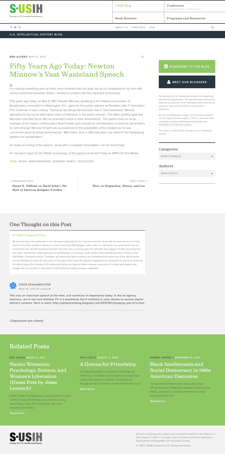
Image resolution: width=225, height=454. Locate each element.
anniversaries (39, 161)
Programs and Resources (186, 18)
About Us (121, 27)
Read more (17, 413)
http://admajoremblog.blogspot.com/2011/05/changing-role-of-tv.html (98, 303)
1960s (22, 161)
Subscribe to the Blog (189, 66)
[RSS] (19, 27)
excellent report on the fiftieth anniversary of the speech (50, 153)
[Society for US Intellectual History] (61, 11)
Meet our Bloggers (189, 82)
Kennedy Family (64, 161)
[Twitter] (15, 27)
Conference (184, 7)
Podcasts (138, 27)
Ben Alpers (19, 56)
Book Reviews (126, 18)
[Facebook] (11, 27)
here (121, 145)
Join (152, 27)
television (85, 161)
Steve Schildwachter (35, 284)
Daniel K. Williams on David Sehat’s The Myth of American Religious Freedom (39, 186)
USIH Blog (123, 5)
